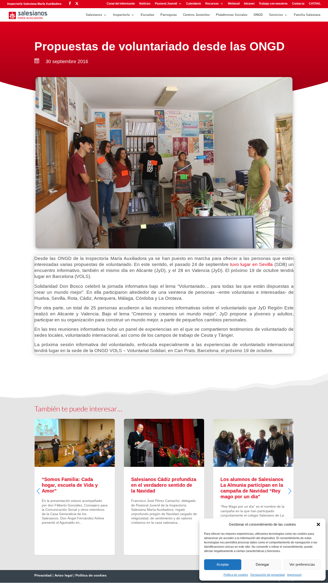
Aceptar (223, 564)
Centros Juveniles (196, 15)
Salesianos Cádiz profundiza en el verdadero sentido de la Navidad (75, 487)
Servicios (276, 15)
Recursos (212, 3)
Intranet (249, 3)
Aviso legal (64, 575)
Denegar (262, 564)
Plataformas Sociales (231, 15)
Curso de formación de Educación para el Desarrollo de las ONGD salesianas (253, 487)
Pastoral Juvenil (166, 3)
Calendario (193, 3)
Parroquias (168, 15)
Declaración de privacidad (267, 575)
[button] (318, 524)
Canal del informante (121, 3)
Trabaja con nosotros (273, 3)
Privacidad (43, 575)
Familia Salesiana (307, 15)
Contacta (298, 3)
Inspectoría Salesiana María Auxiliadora (34, 4)
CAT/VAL (315, 3)
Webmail (234, 3)
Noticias (145, 3)
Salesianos (94, 15)
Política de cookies (236, 575)
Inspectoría (121, 15)
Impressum (294, 575)
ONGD (258, 15)
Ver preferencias (302, 564)
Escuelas (147, 15)
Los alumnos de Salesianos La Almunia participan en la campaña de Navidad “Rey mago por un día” (164, 487)
